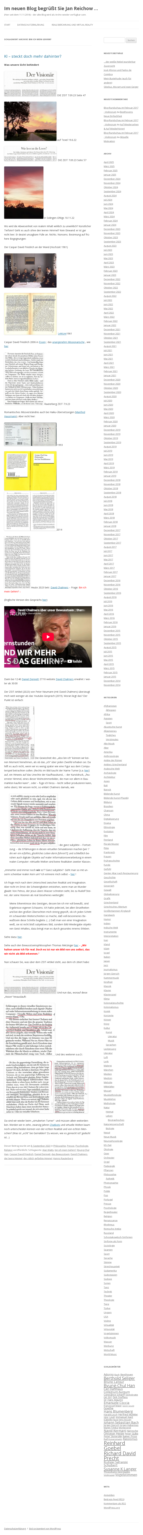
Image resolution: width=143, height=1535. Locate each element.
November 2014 (112, 685)
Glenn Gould (128, 1406)
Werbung (109, 1345)
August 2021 (110, 346)
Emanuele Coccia (116, 1402)
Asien (107, 781)
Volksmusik (110, 1337)
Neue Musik (110, 1136)
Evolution (109, 831)
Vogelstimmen (111, 1333)
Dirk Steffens (120, 1397)
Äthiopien (111, 710)
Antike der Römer (113, 760)
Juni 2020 (108, 404)
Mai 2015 (108, 659)
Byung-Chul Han (119, 1385)
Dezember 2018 (112, 480)
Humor (107, 919)
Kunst (109, 1032)
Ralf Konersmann (113, 1439)
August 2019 (110, 446)
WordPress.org (112, 1507)
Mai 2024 (108, 208)
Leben (109, 1115)
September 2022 (112, 291)
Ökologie (108, 1149)
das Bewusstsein (60, 1154)
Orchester (109, 1157)
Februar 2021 (111, 371)
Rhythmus (109, 1224)
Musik (111, 1040)
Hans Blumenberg (118, 1411)
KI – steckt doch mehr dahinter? (32, 56)
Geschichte (110, 877)
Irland (107, 944)
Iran (106, 940)
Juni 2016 (108, 605)
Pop (106, 1195)
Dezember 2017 (112, 530)
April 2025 (109, 162)
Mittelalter (109, 1086)
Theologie (109, 1299)
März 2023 (109, 266)
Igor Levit (109, 1417)
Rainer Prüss (130, 1436)
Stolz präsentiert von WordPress (45, 1528)
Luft (106, 1057)
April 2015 (109, 664)
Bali (106, 785)
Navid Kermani (115, 1430)
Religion (8, 1150)
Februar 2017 (111, 572)
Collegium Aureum (117, 1392)
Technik (108, 1291)
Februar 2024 (111, 220)
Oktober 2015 (111, 639)
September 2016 (112, 593)
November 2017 (112, 534)
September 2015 (112, 643)
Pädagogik (109, 1166)
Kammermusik (111, 977)
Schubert (111, 1465)
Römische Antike (112, 1228)
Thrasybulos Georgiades (117, 1471)
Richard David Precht (120, 1456)
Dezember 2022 (112, 279)
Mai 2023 (108, 258)
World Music (110, 1354)
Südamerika (110, 1270)
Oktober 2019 (111, 438)
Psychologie (82, 1145)
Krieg (106, 1023)
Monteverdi (125, 1427)
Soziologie (109, 1245)
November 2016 (112, 584)
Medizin (108, 1078)
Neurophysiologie (113, 1140)
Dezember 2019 (112, 429)
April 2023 (109, 262)
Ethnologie (109, 827)
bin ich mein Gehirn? (65, 1150)
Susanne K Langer (120, 1468)
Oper (106, 1153)
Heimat (109, 1111)
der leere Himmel (13, 1158)
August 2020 (110, 396)
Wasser (108, 1341)
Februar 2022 (111, 321)
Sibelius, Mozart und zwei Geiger (121, 86)
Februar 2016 (111, 622)
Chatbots (55, 1124)
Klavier (107, 990)
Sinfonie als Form (113, 1241)
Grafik (107, 898)
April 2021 (109, 362)
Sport (109, 722)
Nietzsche (132, 1431)
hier (6, 346)
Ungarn (108, 1312)
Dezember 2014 (112, 680)
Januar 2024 (110, 224)
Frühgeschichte (112, 860)
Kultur (107, 1028)
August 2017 (110, 547)
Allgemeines (110, 731)
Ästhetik (110, 1178)
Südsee (108, 1279)
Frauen (107, 856)
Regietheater (111, 1212)
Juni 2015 (108, 655)
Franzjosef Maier (113, 1405)
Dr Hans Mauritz (113, 1399)
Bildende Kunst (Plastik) (116, 797)
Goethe (108, 1408)
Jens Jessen (125, 1419)
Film (106, 835)
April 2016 (109, 613)
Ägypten (108, 718)
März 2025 (109, 166)
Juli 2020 (108, 400)
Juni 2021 (108, 354)
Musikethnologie (112, 1094)
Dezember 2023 (112, 229)
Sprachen (111, 1044)
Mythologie (109, 1103)
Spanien (108, 1249)
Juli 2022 (108, 300)
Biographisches (116, 1120)
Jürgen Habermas (129, 1425)
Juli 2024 (108, 199)
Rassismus (130, 1439)
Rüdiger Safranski (116, 1462)
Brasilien (108, 806)
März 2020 (109, 417)
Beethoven (126, 1374)
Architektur (109, 777)
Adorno (109, 1374)
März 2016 (109, 618)
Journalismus (111, 969)
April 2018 (109, 513)
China (107, 814)
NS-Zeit (107, 1145)
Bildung (108, 802)
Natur (107, 1107)
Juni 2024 (108, 203)
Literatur (112, 1036)
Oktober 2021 (111, 337)
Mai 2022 (108, 308)
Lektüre (62, 333)
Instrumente (110, 931)
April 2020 (109, 413)
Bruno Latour (114, 1382)
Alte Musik (109, 743)
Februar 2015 (111, 672)
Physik (107, 1187)
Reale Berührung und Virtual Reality (72, 24)
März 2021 (109, 367)
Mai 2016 (108, 609)
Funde (107, 864)
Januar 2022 (110, 325)
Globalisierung (111, 894)
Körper (107, 1019)
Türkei (107, 1308)
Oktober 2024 (111, 187)
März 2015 (109, 668)
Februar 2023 (111, 270)
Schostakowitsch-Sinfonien (118, 1237)
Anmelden (109, 1495)
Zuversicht (109, 65)
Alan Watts (48, 1150)
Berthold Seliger (119, 1378)
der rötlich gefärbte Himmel (37, 1158)
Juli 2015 (108, 651)
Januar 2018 (110, 526)
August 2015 (110, 647)
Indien (107, 923)
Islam (106, 948)
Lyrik (106, 1061)
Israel (107, 952)
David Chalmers (59, 587)
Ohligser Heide (114, 1433)
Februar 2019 (111, 471)
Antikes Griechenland (115, 764)
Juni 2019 (108, 454)
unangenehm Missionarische (68, 342)
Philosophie (59, 1145)
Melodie (108, 1082)
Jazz (106, 965)
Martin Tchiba (111, 1427)
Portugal (108, 1199)
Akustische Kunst (113, 726)
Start (7, 24)
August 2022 (110, 296)
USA (106, 1316)
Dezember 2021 (112, 329)
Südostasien (110, 1274)
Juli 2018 (108, 500)
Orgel (107, 1161)
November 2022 (112, 283)
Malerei (108, 1065)
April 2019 (109, 463)
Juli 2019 (108, 450)
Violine (107, 1320)
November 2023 (112, 233)
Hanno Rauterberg (63, 1158)
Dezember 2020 (112, 379)
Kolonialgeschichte (114, 1002)
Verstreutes (112, 739)
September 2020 (112, 392)
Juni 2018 (108, 505)
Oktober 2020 (111, 388)
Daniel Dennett (30, 679)
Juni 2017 (108, 555)
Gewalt (107, 890)
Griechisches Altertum (115, 906)
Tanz (106, 1287)
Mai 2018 (108, 509)
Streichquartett (112, 1266)
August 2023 (110, 245)
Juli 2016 (108, 601)
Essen (42, 342)
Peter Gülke (131, 1433)
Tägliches (111, 735)
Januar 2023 (110, 275)
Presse (70, 1145)
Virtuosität (109, 1329)
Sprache (108, 1258)
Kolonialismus (111, 1007)
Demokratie (132, 1394)
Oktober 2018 (111, 488)
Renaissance (111, 1220)
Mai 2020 (108, 408)
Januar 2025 (110, 174)
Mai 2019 (108, 459)
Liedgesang (110, 1048)
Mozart (107, 1090)
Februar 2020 (111, 421)
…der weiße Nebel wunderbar (120, 61)
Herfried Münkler (128, 1414)
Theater (108, 1295)
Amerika (108, 751)
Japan (107, 961)
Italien (107, 956)
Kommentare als (115, 1503)
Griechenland (111, 902)
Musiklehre (110, 1099)
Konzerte (109, 1015)
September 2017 (112, 542)
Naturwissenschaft (114, 1124)
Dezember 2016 (112, 580)
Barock (107, 789)
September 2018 (112, 492)
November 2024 (112, 183)
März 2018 (109, 517)
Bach (117, 1374)
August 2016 (110, 597)
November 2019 (112, 434)
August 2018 (110, 496)
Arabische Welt (112, 768)
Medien (108, 1074)
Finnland (108, 839)
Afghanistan (110, 705)
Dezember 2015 (112, 630)
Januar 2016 (110, 626)
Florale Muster (111, 843)
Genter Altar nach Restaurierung (121, 873)
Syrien (107, 1283)
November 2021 (112, 333)
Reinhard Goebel (114, 1445)
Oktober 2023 (111, 237)
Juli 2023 (108, 250)
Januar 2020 (110, 425)
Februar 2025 (111, 170)
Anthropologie (111, 756)
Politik (107, 1191)
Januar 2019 (110, 475)
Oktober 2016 (111, 588)
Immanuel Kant (124, 1417)
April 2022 (109, 312)
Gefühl (107, 869)
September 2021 (112, 342)
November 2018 (112, 484)
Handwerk (109, 915)
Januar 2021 (110, 375)
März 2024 (109, 216)
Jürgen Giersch (111, 973)
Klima (107, 998)
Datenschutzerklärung (30, 24)
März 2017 (109, 567)
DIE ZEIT (108, 1397)
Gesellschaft (110, 881)
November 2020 (112, 383)
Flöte (106, 848)
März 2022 (109, 316)
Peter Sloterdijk (113, 1436)
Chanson (108, 810)
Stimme (108, 1262)
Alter (106, 747)
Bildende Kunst (112, 793)
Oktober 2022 (111, 287)
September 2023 (112, 241)
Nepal (107, 1132)
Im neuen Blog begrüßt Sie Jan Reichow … (51, 8)
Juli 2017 (108, 551)
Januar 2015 (110, 676)
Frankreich (109, 852)
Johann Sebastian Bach (121, 1422)
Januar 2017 (110, 576)
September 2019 (112, 442)
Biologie (110, 1128)
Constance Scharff (114, 1394)
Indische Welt (111, 927)
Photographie (111, 1182)
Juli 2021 (108, 350)
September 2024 (112, 191)
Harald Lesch (111, 1414)
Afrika (107, 714)
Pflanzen (108, 1170)
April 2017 (109, 563)
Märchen (108, 1069)
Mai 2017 (108, 559)
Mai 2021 (108, 358)
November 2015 (112, 634)
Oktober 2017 (111, 538)
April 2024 (109, 212)
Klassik (107, 986)
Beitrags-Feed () (114, 1499)
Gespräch (109, 885)
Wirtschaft (109, 1350)
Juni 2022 (108, 304)
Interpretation (111, 936)
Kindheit (108, 982)
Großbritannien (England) (117, 910)
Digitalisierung (111, 818)
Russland (109, 1233)
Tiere (106, 1304)
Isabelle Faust (111, 1419)
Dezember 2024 (112, 178)
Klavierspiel (110, 994)
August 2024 (110, 195)
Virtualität (109, 1325)
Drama (107, 823)
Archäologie (110, 772)
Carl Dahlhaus (113, 1389)
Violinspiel (109, 1475)
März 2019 (109, 467)
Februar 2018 (111, 521)
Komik (107, 1011)
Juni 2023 (108, 254)
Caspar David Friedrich (21, 1154)
